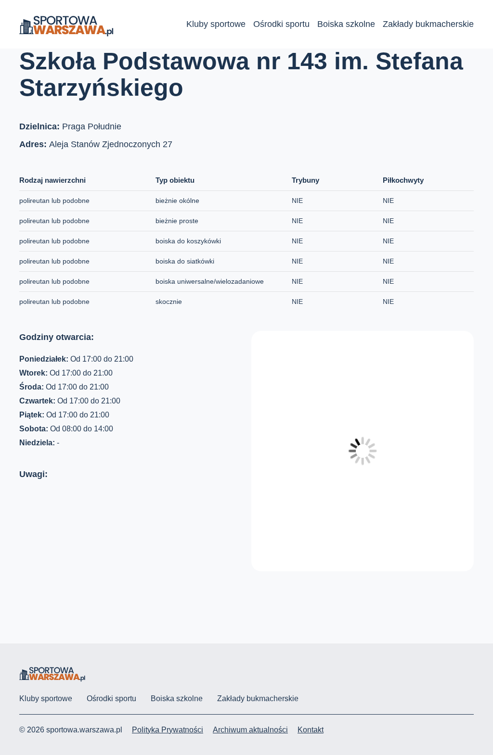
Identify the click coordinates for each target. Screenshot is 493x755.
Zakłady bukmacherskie (428, 24)
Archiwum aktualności (250, 730)
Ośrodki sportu (281, 24)
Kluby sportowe (216, 24)
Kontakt (311, 730)
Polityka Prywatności (167, 730)
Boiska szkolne (346, 24)
